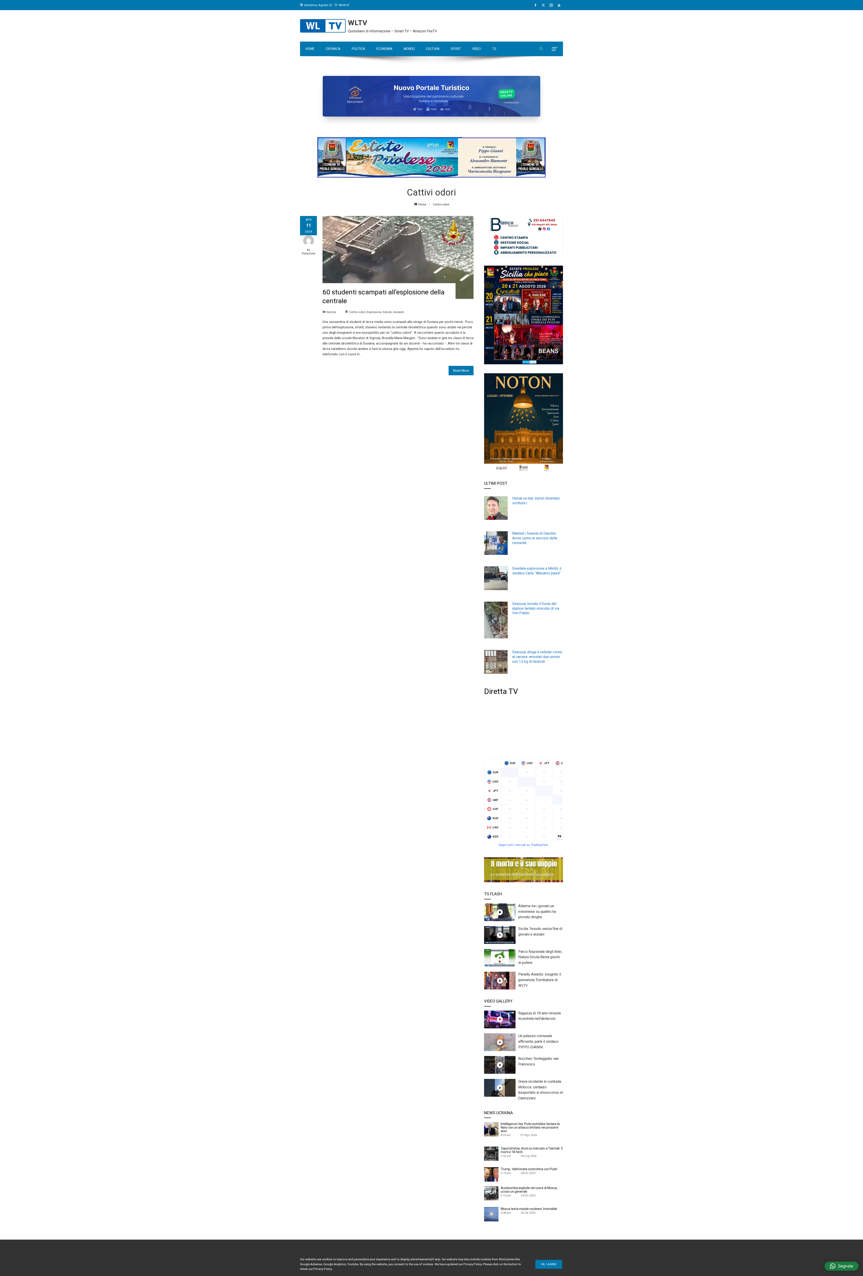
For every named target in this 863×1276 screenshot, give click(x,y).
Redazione (308, 253)
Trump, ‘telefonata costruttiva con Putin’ (529, 1169)
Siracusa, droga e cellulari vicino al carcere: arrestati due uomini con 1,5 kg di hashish (537, 657)
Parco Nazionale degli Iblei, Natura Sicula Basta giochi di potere (540, 957)
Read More (461, 371)
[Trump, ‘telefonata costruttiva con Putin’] (491, 1174)
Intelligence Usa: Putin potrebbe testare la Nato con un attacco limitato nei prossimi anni (530, 1127)
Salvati (387, 312)
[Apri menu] (554, 49)
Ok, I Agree (548, 1264)
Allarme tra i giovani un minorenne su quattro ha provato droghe (537, 911)
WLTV (357, 22)
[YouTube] (559, 5)
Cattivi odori (357, 312)
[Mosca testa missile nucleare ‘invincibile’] (491, 1214)
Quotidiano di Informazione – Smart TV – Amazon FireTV (392, 31)
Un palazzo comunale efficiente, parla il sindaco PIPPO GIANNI (538, 1041)
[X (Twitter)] (543, 5)
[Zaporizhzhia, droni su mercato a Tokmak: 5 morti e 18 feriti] (491, 1154)
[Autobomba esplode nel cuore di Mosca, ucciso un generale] (491, 1193)
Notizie (331, 312)
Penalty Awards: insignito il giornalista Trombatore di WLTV (539, 980)
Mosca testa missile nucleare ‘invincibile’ (529, 1209)
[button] (842, 1266)
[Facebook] (535, 5)
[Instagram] (551, 5)
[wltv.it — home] (323, 26)
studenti (398, 312)
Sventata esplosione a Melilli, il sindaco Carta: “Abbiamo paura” (536, 570)
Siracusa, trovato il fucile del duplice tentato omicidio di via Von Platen (535, 608)
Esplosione (374, 312)
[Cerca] (541, 49)
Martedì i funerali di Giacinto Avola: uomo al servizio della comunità (534, 538)
